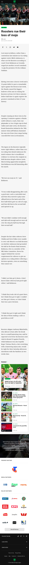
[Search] (27, 2)
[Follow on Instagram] (26, 536)
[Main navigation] (2, 2)
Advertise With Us (21, 556)
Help (9, 556)
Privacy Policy (18, 552)
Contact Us (14, 556)
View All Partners (14, 529)
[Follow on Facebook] (21, 536)
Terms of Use (11, 552)
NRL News (4, 27)
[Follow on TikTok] (18, 536)
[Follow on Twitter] (23, 536)
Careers (5, 556)
